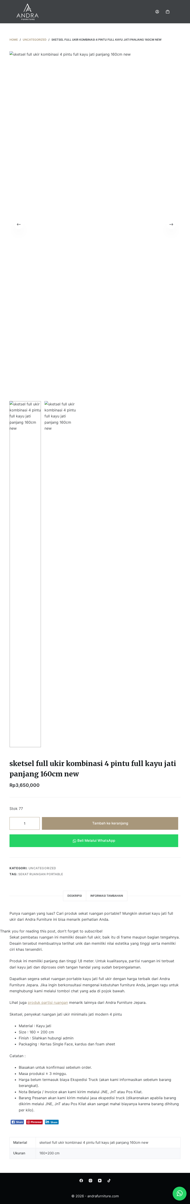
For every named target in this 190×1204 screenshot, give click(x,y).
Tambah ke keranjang (110, 823)
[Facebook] (81, 1180)
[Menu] (178, 11)
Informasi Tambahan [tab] (106, 895)
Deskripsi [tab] (74, 895)
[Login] (157, 11)
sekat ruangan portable (40, 874)
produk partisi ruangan (48, 1002)
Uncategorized (42, 868)
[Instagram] (90, 1180)
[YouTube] (99, 1180)
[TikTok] (109, 1180)
